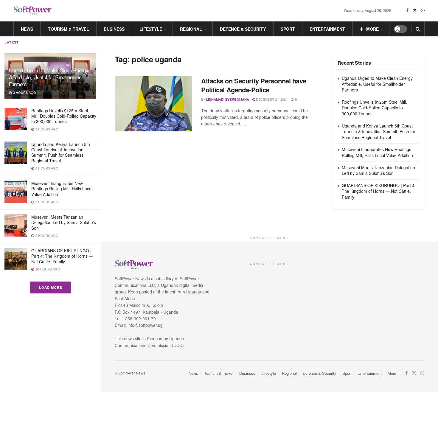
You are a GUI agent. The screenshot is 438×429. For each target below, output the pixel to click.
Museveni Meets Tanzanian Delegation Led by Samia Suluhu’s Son (63, 222)
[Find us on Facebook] (407, 10)
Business (114, 29)
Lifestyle (150, 29)
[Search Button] (418, 28)
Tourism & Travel (68, 29)
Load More (50, 287)
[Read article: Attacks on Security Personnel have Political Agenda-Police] (153, 104)
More (372, 29)
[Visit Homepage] (32, 10)
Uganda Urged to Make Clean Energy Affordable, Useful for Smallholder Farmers (48, 77)
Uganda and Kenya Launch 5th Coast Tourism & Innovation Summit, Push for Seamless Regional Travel (60, 152)
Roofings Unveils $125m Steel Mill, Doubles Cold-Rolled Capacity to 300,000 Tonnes (63, 116)
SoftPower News (131, 372)
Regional (191, 29)
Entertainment (327, 29)
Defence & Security (243, 29)
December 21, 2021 (271, 99)
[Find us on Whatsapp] (423, 10)
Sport (288, 29)
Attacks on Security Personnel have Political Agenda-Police (253, 85)
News (27, 29)
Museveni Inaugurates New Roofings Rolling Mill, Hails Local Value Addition (61, 188)
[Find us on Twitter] (415, 10)
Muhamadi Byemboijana (227, 99)
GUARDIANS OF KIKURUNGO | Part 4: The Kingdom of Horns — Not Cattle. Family (62, 256)
